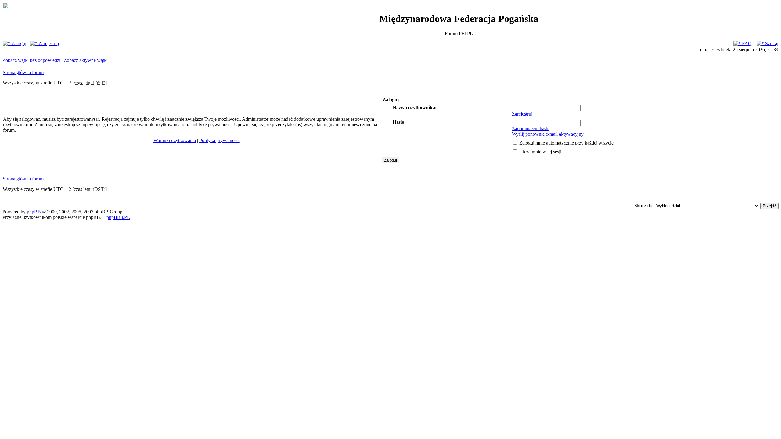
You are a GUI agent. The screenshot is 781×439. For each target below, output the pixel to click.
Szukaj (771, 43)
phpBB (34, 211)
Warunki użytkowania (174, 140)
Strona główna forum (23, 72)
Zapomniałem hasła (530, 128)
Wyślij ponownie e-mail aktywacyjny (548, 134)
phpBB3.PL (118, 217)
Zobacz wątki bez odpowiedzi (31, 60)
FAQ (746, 43)
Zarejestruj (48, 43)
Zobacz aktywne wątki (86, 60)
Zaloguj (18, 43)
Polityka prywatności (219, 140)
